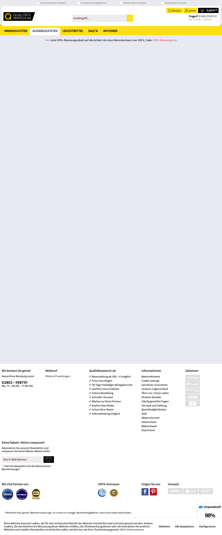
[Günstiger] (22, 494)
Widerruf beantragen (57, 376)
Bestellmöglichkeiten (154, 409)
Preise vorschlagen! (134, 3)
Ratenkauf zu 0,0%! (175, 3)
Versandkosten (59, 512)
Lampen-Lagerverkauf (155, 388)
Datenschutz (149, 422)
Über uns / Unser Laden (155, 393)
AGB (144, 413)
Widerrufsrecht (151, 417)
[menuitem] (102, 18)
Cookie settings (150, 380)
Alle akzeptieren (184, 526)
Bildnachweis (149, 426)
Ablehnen (164, 526)
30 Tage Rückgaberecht (93, 3)
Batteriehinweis (151, 376)
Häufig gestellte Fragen (155, 401)
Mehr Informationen (132, 529)
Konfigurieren (207, 526)
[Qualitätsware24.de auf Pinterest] (153, 491)
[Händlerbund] (102, 492)
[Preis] (36, 494)
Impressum (148, 430)
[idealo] (8, 494)
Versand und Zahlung (154, 405)
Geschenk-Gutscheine (155, 385)
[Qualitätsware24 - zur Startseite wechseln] (19, 16)
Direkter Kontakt (151, 397)
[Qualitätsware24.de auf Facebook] (145, 491)
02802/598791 (208, 16)
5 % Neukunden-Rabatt (53, 3)
